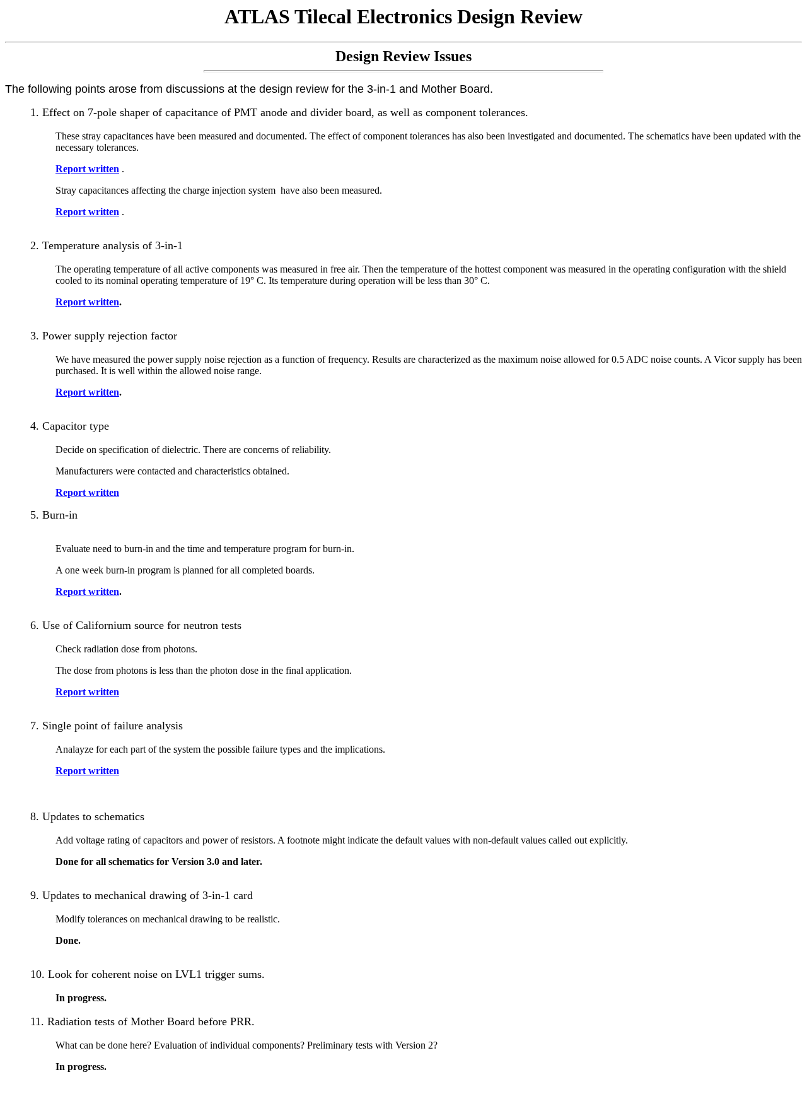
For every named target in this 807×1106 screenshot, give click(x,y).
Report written (87, 168)
